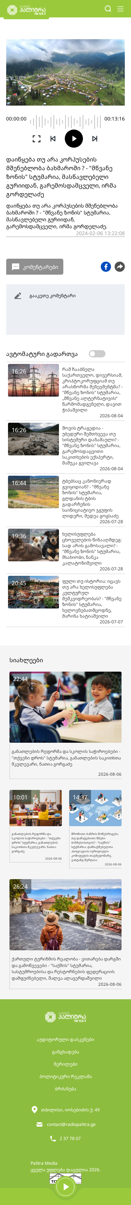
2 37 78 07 (70, 1138)
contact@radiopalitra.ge (71, 1124)
